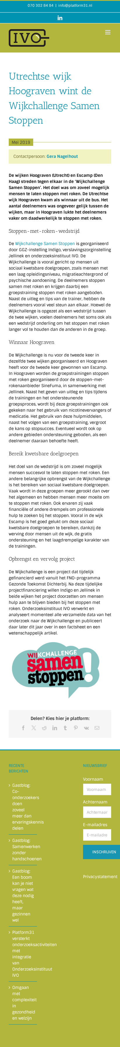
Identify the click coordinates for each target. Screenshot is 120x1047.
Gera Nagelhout (62, 156)
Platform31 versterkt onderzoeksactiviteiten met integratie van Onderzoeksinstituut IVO (23, 954)
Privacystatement (100, 876)
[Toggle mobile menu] (108, 32)
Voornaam (93, 779)
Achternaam (95, 802)
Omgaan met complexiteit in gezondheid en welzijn (23, 1003)
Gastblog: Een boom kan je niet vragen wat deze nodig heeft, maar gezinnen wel (23, 895)
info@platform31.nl (75, 5)
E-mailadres (95, 824)
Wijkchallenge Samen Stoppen (45, 243)
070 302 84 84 (41, 5)
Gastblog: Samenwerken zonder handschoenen (23, 849)
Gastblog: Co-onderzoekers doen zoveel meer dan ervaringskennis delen (23, 807)
